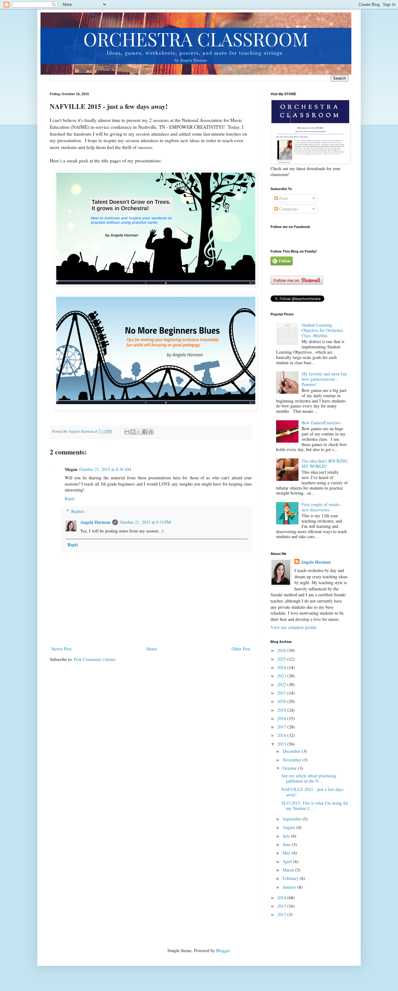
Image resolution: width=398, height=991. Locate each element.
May (287, 853)
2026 (282, 650)
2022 (282, 684)
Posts (283, 198)
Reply (70, 498)
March (289, 870)
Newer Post (61, 649)
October (290, 768)
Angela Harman (95, 522)
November (292, 760)
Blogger (223, 950)
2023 (282, 676)
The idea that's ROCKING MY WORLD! (325, 463)
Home (151, 649)
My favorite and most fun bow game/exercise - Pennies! (324, 379)
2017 (282, 727)
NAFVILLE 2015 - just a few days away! (312, 792)
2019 (282, 710)
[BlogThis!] (133, 432)
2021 (282, 693)
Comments (288, 209)
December (292, 751)
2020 (282, 701)
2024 (282, 667)
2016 (282, 735)
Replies (77, 511)
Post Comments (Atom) (95, 659)
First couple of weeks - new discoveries (322, 507)
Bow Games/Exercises (321, 423)
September (293, 819)
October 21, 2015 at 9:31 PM (145, 522)
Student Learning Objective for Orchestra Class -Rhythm (322, 330)
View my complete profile (294, 627)
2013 (282, 906)
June (287, 844)
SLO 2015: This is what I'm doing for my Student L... (314, 805)
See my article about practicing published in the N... (308, 778)
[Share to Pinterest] (151, 432)
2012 (282, 914)
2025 (282, 659)
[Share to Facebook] (145, 432)
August (289, 827)
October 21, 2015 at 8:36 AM (105, 469)
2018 (282, 718)
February (291, 878)
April (288, 861)
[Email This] (127, 432)
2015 (282, 744)
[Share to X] (139, 432)
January (290, 887)
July (287, 836)
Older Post (241, 649)
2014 (282, 897)
